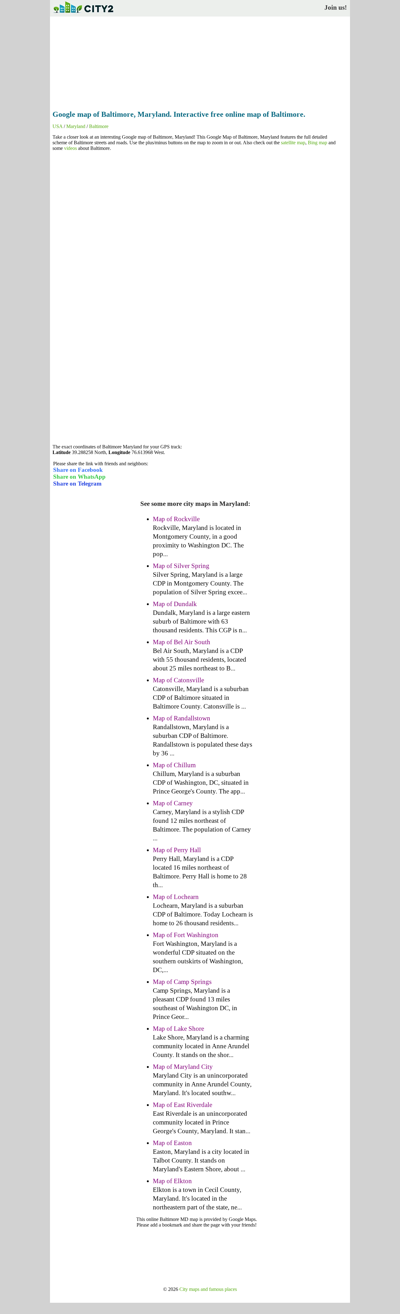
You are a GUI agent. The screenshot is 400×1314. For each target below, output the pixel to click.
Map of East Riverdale (182, 1105)
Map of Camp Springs (182, 982)
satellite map (293, 142)
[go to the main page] (83, 14)
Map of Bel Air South (181, 642)
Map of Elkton (172, 1181)
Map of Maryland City (183, 1066)
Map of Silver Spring (181, 566)
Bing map (317, 142)
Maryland (75, 126)
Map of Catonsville (178, 680)
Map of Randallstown (181, 718)
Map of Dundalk (175, 604)
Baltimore (98, 126)
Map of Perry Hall (177, 850)
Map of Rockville (176, 519)
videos (70, 148)
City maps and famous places (208, 1289)
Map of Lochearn (176, 897)
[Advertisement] (200, 61)
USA (57, 126)
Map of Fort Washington (185, 935)
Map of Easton (172, 1143)
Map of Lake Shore (178, 1028)
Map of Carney (173, 803)
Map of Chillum (174, 765)
